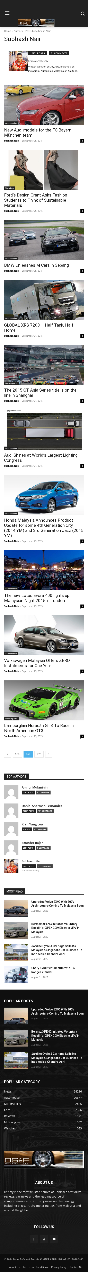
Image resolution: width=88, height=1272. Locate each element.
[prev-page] (7, 754)
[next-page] (48, 754)
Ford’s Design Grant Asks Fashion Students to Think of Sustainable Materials (35, 200)
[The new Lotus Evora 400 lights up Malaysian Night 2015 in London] (44, 570)
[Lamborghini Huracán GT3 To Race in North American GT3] (44, 700)
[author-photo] (18, 62)
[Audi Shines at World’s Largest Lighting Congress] (44, 430)
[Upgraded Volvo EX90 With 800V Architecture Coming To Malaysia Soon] (16, 908)
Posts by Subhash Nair (38, 31)
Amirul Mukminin (35, 787)
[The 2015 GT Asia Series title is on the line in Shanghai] (44, 365)
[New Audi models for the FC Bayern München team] (44, 105)
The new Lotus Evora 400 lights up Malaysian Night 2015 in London (36, 598)
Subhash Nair (11, 140)
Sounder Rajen (33, 843)
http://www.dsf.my (38, 60)
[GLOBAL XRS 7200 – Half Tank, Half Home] (44, 300)
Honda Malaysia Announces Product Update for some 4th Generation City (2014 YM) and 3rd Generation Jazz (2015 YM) (43, 528)
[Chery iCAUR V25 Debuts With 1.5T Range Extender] (16, 974)
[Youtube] (54, 1239)
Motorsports (11, 383)
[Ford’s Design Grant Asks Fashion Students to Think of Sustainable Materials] (44, 170)
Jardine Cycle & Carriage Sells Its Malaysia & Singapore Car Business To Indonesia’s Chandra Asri (56, 950)
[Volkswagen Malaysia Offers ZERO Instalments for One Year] (44, 635)
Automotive (11, 123)
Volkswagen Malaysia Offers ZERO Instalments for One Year (37, 663)
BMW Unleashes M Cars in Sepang (36, 265)
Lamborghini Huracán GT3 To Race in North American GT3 (39, 728)
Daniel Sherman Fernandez (42, 806)
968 (17, 754)
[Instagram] (44, 1239)
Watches (9, 188)
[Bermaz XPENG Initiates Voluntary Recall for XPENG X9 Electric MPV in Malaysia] (16, 930)
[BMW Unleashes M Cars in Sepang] (44, 240)
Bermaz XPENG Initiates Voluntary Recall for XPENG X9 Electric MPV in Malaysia (55, 928)
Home (7, 31)
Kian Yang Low (32, 824)
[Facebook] (34, 1239)
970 (39, 754)
